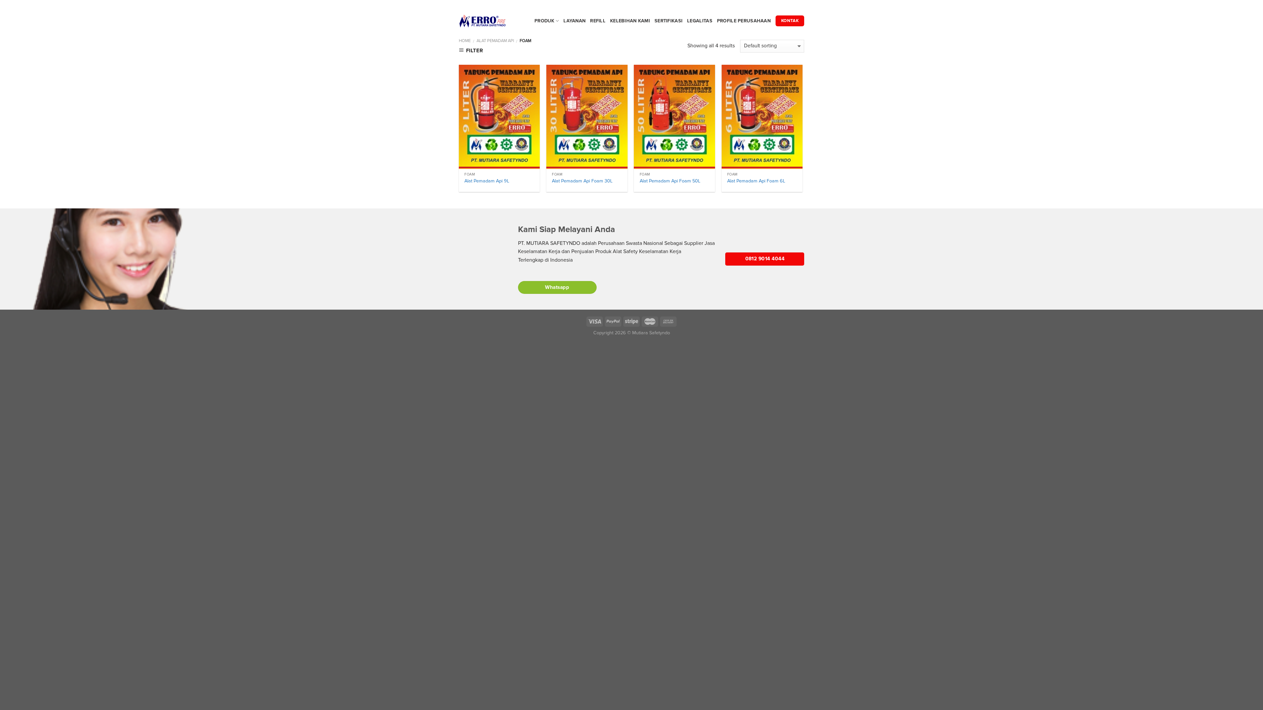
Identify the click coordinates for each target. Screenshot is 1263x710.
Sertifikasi (668, 21)
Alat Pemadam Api (495, 40)
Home (465, 40)
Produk (544, 21)
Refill (598, 21)
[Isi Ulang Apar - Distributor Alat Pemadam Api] (492, 21)
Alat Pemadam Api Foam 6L (756, 181)
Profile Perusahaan (744, 21)
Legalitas (699, 21)
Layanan (574, 21)
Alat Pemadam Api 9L (486, 181)
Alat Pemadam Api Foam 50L (670, 181)
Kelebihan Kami (630, 21)
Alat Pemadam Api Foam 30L (582, 181)
